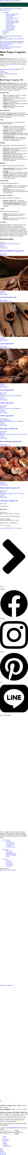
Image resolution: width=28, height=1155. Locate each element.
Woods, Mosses (10, 28)
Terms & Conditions (11, 855)
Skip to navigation (4, 0)
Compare (5, 1144)
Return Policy (9, 852)
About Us (8, 860)
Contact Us (9, 862)
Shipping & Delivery (11, 853)
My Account (6, 840)
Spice (16, 73)
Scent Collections (10, 844)
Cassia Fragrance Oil (6, 343)
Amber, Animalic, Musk (12, 14)
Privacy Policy (9, 864)
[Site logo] (5, 8)
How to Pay (9, 851)
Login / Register (7, 1146)
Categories (8, 845)
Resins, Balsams (10, 23)
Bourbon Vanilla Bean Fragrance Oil (12, 251)
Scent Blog (9, 866)
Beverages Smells (10, 15)
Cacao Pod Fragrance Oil (8, 297)
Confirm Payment (10, 847)
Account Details (10, 842)
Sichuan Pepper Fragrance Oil (9, 488)
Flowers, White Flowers (12, 18)
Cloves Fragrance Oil (7, 390)
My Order (8, 841)
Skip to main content (14, 0)
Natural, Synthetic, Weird (12, 22)
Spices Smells (9, 25)
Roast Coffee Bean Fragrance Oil (10, 441)
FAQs (7, 856)
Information (6, 849)
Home (1, 41)
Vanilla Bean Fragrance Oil (9, 501)
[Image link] (7, 1104)
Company (5, 859)
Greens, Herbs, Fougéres (12, 21)
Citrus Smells (9, 16)
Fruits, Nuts (9, 19)
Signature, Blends (10, 29)
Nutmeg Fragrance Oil (5, 48)
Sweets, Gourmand (11, 26)
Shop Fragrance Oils (5, 10)
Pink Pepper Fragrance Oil (6, 44)
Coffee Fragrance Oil (6, 403)
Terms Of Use (9, 863)
